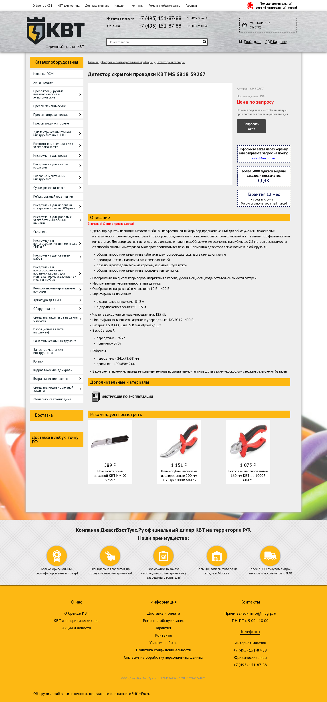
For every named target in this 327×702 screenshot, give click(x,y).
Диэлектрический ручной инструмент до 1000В (52, 133)
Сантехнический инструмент (54, 341)
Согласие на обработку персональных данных (163, 657)
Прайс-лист (252, 42)
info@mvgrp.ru (263, 158)
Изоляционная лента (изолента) (48, 330)
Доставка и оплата (97, 6)
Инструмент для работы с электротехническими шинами (52, 220)
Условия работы (163, 642)
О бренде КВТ (42, 6)
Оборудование (44, 309)
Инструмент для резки (50, 155)
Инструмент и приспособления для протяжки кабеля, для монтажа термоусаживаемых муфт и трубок (54, 273)
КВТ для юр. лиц (69, 6)
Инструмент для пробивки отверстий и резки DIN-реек (54, 206)
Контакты (137, 6)
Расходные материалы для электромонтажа (53, 145)
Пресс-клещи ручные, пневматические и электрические (48, 94)
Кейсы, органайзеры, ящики (53, 196)
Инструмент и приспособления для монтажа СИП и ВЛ (55, 243)
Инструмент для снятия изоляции (50, 165)
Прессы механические (49, 106)
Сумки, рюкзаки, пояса (49, 188)
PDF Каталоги (276, 42)
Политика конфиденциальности (163, 649)
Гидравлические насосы (50, 379)
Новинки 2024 (43, 74)
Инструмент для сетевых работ (52, 257)
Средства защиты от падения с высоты (55, 319)
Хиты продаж (43, 82)
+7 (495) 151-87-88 (160, 18)
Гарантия (191, 6)
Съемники (40, 232)
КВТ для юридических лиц (77, 620)
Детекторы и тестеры (170, 62)
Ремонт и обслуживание (164, 6)
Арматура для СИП (47, 300)
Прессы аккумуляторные (51, 123)
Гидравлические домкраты (53, 370)
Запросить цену (251, 126)
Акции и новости (76, 627)
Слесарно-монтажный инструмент (49, 177)
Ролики (38, 361)
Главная (93, 62)
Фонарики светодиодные (52, 399)
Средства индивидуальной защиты (53, 389)
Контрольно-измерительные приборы (54, 289)
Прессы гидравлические (51, 114)
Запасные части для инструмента (48, 351)
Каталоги (120, 6)
